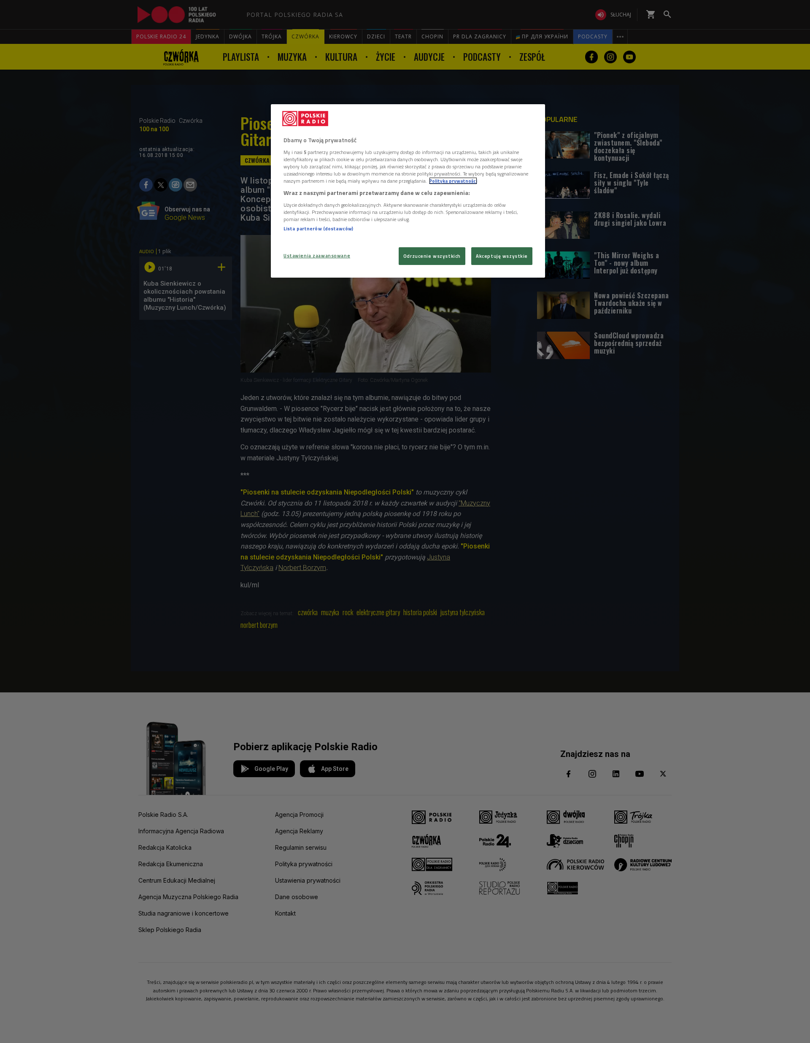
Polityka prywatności (453, 180)
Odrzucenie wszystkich (432, 255)
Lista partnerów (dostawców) (318, 228)
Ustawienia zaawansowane (317, 255)
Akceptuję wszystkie (502, 255)
